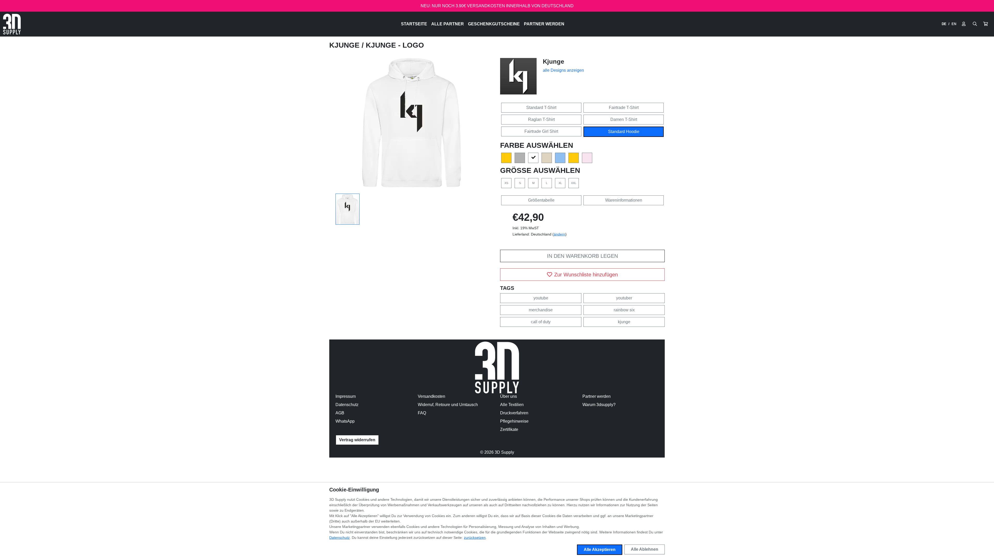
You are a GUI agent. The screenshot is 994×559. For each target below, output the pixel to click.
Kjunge (345, 45)
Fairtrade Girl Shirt (541, 131)
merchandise (541, 310)
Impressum (345, 396)
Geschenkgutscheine (494, 24)
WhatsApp (345, 421)
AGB (339, 413)
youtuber (624, 298)
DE (944, 24)
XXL (573, 183)
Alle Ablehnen (644, 549)
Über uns (508, 396)
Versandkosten (431, 396)
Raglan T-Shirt (541, 119)
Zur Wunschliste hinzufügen (586, 274)
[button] (985, 24)
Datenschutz (347, 404)
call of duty (541, 322)
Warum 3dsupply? (599, 404)
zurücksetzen (475, 537)
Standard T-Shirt (541, 107)
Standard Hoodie (623, 131)
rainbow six (624, 310)
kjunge (624, 322)
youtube (540, 298)
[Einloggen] (964, 24)
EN (954, 24)
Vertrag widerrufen (357, 440)
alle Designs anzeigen (563, 70)
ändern (559, 234)
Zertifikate (509, 429)
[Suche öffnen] (975, 24)
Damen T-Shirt (623, 119)
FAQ (422, 413)
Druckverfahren (514, 413)
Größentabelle (541, 200)
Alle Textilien (512, 404)
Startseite (414, 24)
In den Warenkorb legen (582, 256)
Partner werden (544, 24)
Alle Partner (447, 24)
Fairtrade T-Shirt (624, 107)
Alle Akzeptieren (600, 549)
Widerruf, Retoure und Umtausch (448, 404)
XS (506, 183)
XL (560, 183)
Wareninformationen (623, 200)
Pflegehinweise (514, 421)
